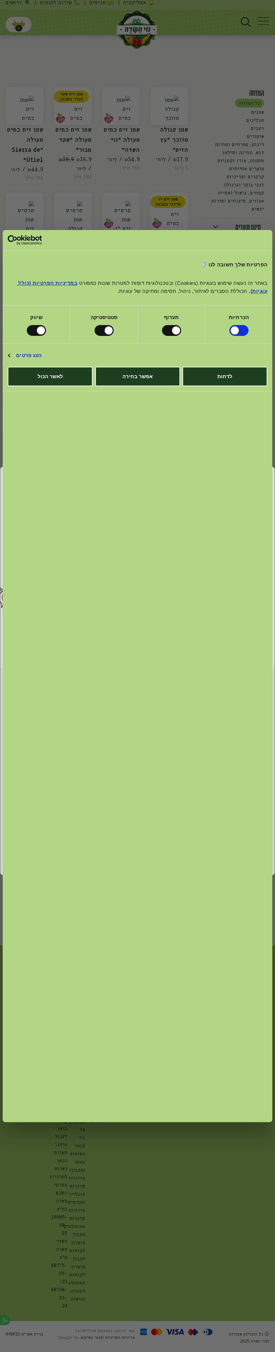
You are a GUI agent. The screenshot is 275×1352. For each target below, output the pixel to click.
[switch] (172, 330)
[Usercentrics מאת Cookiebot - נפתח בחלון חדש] (37, 240)
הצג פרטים (29, 355)
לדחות (224, 376)
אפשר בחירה (137, 376)
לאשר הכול (50, 376)
